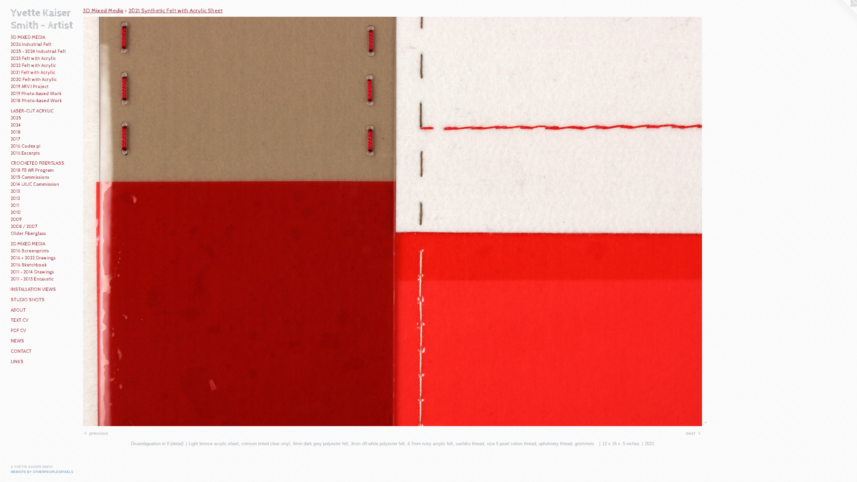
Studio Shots (28, 300)
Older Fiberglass (28, 233)
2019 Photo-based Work (36, 93)
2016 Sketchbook (29, 265)
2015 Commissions (30, 177)
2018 (16, 132)
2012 (15, 198)
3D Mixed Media (28, 37)
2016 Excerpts (25, 153)
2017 (15, 139)
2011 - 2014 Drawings (32, 272)
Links (17, 362)
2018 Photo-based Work (36, 100)
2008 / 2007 (24, 226)
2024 (16, 125)
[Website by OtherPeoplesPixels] (843, 13)
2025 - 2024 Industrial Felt (38, 51)
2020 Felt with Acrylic (34, 79)
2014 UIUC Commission (35, 184)
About (18, 310)
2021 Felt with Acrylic (33, 72)
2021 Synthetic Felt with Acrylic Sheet (176, 10)
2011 (15, 205)
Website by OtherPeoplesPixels (42, 472)
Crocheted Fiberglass (37, 163)
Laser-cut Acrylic (32, 111)
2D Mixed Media (28, 244)
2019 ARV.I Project (30, 86)
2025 (16, 118)
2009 (16, 219)
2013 (15, 191)
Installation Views (33, 289)
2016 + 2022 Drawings (33, 258)
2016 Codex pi (25, 146)
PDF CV (18, 330)
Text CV (19, 320)
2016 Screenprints (30, 251)
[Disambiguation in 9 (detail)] (392, 221)
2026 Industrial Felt (31, 44)
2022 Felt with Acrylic (33, 65)
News (17, 341)
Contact (21, 351)
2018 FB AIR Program (32, 170)
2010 (16, 212)
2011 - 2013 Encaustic (32, 279)
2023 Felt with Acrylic (33, 58)
